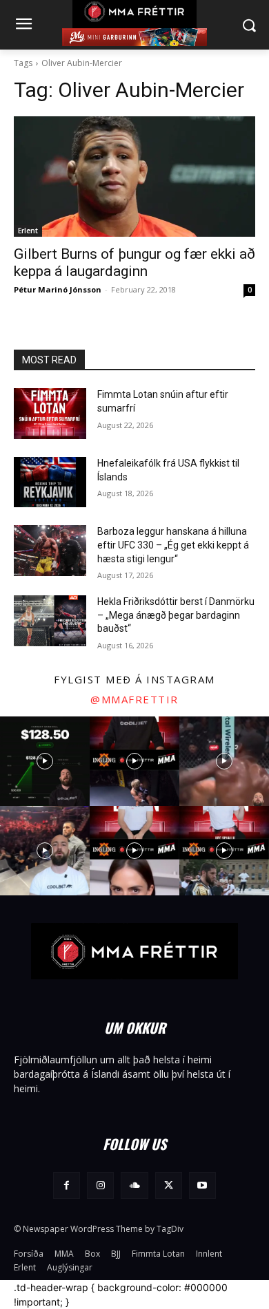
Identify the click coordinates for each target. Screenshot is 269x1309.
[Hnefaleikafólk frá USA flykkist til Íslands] (50, 482)
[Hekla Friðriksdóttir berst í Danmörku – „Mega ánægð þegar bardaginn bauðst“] (50, 620)
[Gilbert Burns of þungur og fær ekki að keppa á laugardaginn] (134, 176)
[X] (168, 1185)
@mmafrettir (134, 699)
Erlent (28, 230)
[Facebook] (66, 1185)
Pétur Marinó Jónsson (57, 289)
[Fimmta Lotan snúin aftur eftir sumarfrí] (50, 413)
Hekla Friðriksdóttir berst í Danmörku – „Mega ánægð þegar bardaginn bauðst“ (176, 615)
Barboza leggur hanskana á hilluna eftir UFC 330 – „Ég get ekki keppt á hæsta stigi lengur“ (173, 545)
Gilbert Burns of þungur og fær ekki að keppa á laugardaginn (134, 262)
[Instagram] (100, 1185)
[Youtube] (202, 1185)
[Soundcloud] (134, 1185)
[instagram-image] (45, 761)
